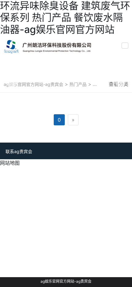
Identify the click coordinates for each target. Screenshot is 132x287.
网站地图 (10, 163)
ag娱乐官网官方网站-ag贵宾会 (33, 84)
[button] (11, 81)
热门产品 (77, 84)
